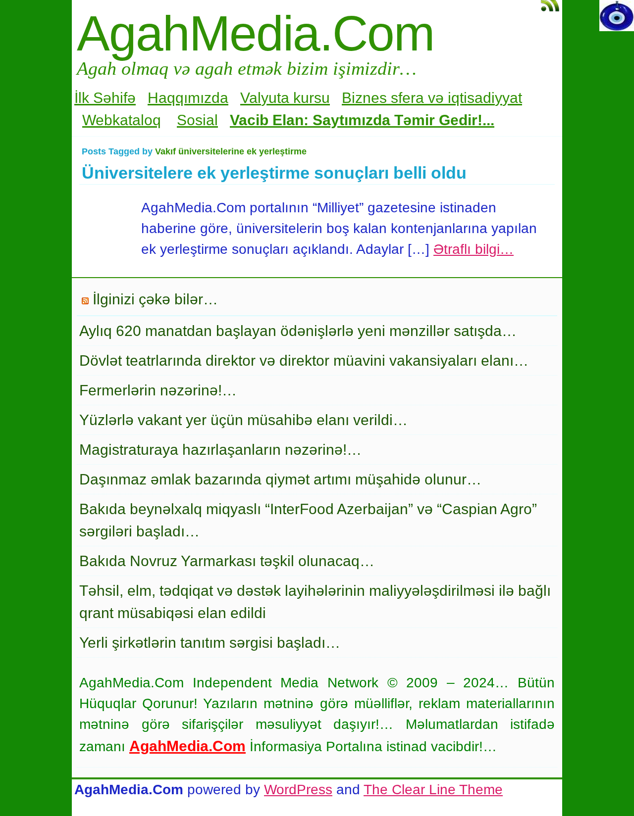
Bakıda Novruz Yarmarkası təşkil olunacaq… (226, 561)
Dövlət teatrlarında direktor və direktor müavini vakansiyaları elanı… (303, 360)
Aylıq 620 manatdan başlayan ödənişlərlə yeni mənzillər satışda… (298, 331)
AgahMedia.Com (255, 33)
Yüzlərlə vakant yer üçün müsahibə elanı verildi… (243, 420)
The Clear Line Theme (433, 789)
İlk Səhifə (105, 98)
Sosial (197, 120)
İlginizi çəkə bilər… (155, 299)
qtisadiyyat (486, 98)
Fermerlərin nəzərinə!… (158, 390)
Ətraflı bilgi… (473, 249)
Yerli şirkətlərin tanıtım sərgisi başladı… (209, 642)
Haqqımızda (188, 98)
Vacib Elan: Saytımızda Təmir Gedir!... (362, 120)
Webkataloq (121, 120)
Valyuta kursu (285, 98)
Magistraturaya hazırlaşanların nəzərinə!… (220, 449)
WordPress (298, 789)
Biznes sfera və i (396, 98)
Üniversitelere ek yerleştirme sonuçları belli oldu (274, 172)
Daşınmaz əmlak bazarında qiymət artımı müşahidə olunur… (280, 479)
